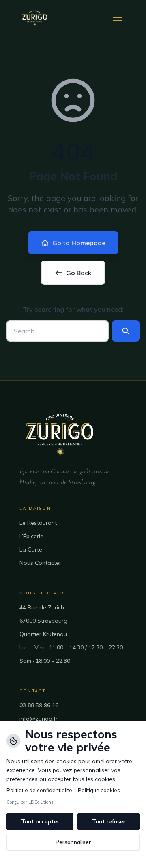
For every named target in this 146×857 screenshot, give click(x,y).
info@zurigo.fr (38, 718)
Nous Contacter (40, 562)
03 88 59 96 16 (38, 705)
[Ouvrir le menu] (118, 18)
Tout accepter (40, 821)
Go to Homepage (78, 243)
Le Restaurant (38, 522)
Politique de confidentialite (39, 790)
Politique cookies (99, 790)
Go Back (78, 273)
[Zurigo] (34, 18)
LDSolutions (41, 802)
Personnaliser (73, 842)
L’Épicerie (31, 536)
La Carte (30, 549)
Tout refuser (108, 821)
